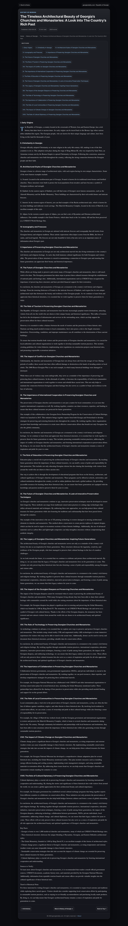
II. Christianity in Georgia (44, 47)
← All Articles (26, 909)
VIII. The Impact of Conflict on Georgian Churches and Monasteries (44, 66)
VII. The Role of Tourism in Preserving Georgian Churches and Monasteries (47, 62)
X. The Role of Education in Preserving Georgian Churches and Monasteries (47, 76)
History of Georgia (28, 12)
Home (22, 36)
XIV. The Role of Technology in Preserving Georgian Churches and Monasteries (48, 95)
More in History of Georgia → (64, 909)
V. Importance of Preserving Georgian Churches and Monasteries (67, 52)
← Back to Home (24, 5)
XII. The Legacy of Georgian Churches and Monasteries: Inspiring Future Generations (50, 86)
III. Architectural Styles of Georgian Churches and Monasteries (75, 47)
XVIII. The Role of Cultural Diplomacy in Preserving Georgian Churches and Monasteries (51, 114)
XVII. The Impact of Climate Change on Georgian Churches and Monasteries (47, 109)
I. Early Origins (27, 47)
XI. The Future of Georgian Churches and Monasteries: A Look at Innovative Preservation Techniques (55, 81)
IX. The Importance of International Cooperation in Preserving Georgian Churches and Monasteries (55, 71)
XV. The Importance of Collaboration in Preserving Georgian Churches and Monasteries (51, 100)
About (79, 916)
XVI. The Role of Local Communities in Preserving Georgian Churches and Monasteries (51, 105)
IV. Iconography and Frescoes (32, 52)
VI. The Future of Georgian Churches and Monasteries (40, 57)
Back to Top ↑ (101, 909)
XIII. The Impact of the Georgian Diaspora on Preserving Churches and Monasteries (50, 90)
